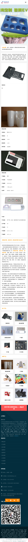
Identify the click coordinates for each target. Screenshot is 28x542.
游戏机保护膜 (7, 337)
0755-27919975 (10, 479)
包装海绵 (11, 47)
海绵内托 (8, 323)
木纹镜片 (8, 385)
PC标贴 (21, 371)
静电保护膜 (7, 371)
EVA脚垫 (21, 385)
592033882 (10, 486)
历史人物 (14, 539)
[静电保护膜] (14, 117)
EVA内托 (21, 352)
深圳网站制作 (9, 537)
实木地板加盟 (9, 539)
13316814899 (10, 483)
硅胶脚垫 (21, 400)
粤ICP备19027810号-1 (8, 541)
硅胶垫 (17, 539)
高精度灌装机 (15, 537)
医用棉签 (24, 537)
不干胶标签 (20, 537)
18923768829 (16, 483)
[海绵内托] (14, 73)
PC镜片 (21, 337)
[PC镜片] (14, 204)
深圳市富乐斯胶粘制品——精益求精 (14, 408)
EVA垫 (7, 352)
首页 (8, 47)
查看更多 (16, 435)
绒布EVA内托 (7, 400)
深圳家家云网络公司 (21, 541)
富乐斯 (20, 539)
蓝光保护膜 (21, 323)
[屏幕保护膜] (14, 161)
